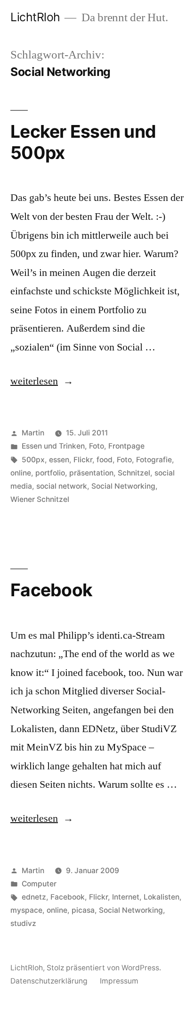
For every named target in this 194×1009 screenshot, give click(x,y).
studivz (23, 923)
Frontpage (126, 446)
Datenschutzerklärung (49, 980)
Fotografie (154, 459)
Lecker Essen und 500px (83, 142)
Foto (96, 446)
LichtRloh (35, 17)
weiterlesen (34, 381)
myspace (26, 910)
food (105, 459)
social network (61, 486)
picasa (83, 910)
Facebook (51, 589)
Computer (39, 883)
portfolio (50, 472)
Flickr (82, 459)
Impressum (119, 980)
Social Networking (123, 486)
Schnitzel (134, 472)
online (20, 472)
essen (59, 459)
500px (33, 459)
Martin (33, 432)
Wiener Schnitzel (39, 499)
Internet (125, 896)
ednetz (34, 896)
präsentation (91, 472)
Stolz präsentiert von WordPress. (104, 967)
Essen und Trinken (53, 446)
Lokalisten (161, 896)
